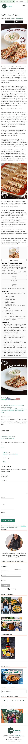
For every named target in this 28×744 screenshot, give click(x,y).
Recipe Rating (4, 475)
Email (2, 505)
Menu (24, 5)
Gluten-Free (21, 405)
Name (3, 497)
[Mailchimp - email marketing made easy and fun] (9, 587)
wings (2, 412)
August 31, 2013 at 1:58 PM (7, 438)
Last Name (3, 580)
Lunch (2, 407)
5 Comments (19, 18)
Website (3, 512)
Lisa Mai (5, 452)
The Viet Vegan (17, 735)
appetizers (10, 409)
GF (22, 409)
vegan (16, 410)
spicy (8, 410)
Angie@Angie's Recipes (7, 436)
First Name (3, 575)
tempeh (12, 410)
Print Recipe (20, 21)
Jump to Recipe (10, 21)
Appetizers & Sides (12, 405)
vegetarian (21, 410)
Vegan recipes (8, 407)
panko (5, 410)
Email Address (5, 571)
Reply (2, 448)
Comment (4, 480)
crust (19, 409)
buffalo (15, 409)
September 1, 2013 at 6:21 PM (10, 454)
